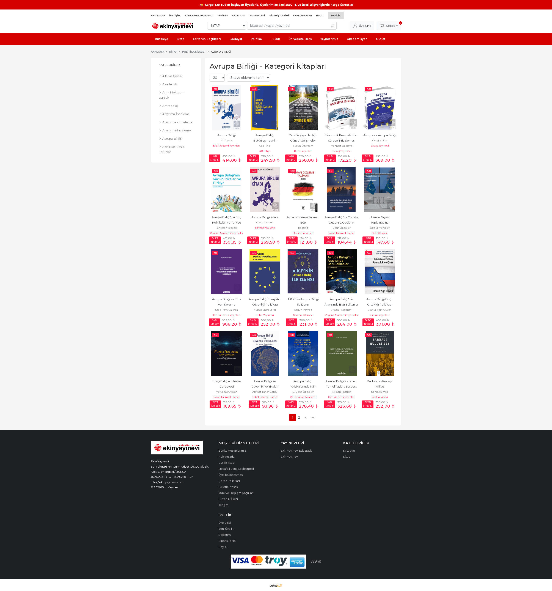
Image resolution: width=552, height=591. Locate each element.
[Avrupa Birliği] (227, 107)
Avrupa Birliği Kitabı (264, 217)
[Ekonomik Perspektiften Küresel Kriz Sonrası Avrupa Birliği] (342, 107)
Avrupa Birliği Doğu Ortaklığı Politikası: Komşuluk (380, 305)
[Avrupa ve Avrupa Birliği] (380, 107)
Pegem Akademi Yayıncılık (226, 233)
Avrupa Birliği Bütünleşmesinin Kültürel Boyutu (265, 141)
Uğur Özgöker (341, 227)
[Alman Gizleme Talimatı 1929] (303, 189)
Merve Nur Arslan (226, 391)
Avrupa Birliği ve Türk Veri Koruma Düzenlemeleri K (227, 305)
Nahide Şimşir (379, 391)
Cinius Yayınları (379, 315)
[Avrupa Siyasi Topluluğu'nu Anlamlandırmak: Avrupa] (380, 189)
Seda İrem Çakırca (226, 309)
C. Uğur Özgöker (303, 391)
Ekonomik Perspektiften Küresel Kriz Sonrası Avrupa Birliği (342, 141)
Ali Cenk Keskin (341, 391)
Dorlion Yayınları (303, 233)
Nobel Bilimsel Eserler (341, 233)
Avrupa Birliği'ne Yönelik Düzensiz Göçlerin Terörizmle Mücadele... (342, 223)
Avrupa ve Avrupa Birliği (379, 135)
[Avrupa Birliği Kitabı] (265, 189)
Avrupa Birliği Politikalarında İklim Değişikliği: (303, 387)
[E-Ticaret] (276, 585)
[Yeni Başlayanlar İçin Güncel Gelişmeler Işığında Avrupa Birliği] (303, 107)
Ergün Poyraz (303, 309)
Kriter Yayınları (303, 151)
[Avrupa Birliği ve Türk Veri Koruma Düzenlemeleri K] (227, 271)
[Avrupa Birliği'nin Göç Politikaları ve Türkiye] (227, 189)
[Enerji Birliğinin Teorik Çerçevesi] (227, 353)
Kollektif (303, 227)
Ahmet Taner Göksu (265, 391)
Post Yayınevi (380, 397)
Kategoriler (169, 64)
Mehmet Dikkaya (341, 145)
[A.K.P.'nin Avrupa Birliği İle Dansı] (303, 271)
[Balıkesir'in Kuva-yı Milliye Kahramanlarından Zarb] (380, 353)
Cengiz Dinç (379, 140)
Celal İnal (265, 145)
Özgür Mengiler (380, 227)
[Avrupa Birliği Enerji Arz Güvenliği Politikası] (265, 271)
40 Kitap (264, 151)
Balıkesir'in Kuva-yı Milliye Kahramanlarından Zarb (379, 387)
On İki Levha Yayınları (226, 315)
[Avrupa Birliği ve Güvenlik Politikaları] (265, 353)
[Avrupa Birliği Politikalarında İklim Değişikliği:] (303, 353)
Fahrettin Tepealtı (226, 227)
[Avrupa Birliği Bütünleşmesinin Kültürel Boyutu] (265, 107)
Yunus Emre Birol (265, 309)
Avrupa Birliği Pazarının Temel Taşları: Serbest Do (342, 387)
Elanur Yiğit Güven (380, 309)
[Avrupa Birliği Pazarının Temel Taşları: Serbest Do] (342, 353)
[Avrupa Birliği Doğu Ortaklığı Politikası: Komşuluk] (380, 271)
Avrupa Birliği (226, 135)
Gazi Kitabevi (380, 233)
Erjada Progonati (341, 309)
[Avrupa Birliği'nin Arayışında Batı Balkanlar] (342, 271)
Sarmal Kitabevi (265, 227)
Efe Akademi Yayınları (226, 145)
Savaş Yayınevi (341, 151)
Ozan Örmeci (264, 222)
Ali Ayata (226, 140)
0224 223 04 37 (161, 477)
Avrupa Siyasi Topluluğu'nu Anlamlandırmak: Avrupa (380, 223)
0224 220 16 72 (183, 477)
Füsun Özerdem (303, 145)
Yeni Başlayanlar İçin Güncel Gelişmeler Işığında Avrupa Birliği (303, 141)
